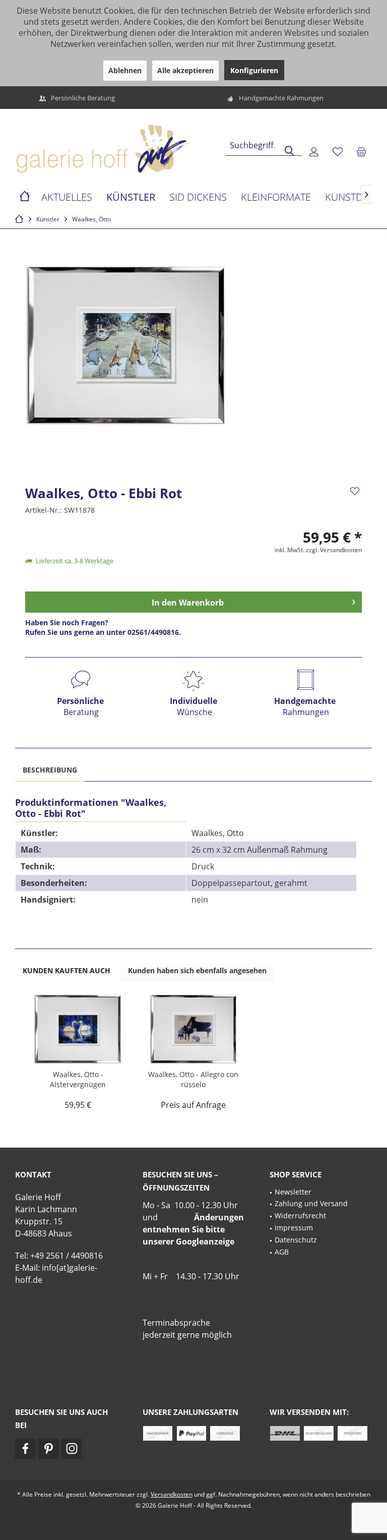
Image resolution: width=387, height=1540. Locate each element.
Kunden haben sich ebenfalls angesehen (197, 970)
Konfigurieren (254, 70)
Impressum (294, 1227)
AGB (282, 1252)
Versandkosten (171, 1494)
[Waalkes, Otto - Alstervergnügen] (78, 1029)
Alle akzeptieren (185, 70)
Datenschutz (296, 1240)
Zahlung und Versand (311, 1203)
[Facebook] (25, 1449)
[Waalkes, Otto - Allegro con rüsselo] (193, 1029)
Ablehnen (125, 70)
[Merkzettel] (337, 151)
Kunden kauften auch (66, 970)
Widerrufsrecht (300, 1215)
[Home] (24, 197)
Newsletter (293, 1192)
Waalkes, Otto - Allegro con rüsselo (193, 1079)
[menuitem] (361, 151)
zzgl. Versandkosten (334, 550)
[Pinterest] (48, 1449)
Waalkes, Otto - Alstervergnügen (78, 1079)
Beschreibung (50, 770)
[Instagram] (71, 1449)
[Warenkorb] (361, 151)
